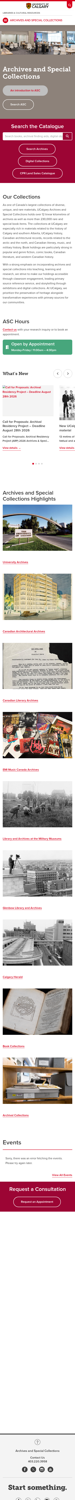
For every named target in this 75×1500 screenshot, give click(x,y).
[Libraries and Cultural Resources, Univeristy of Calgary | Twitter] (33, 1470)
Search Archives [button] (37, 149)
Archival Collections (16, 1115)
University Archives (15, 562)
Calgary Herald (13, 977)
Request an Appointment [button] (37, 1202)
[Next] (68, 373)
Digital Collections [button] (37, 161)
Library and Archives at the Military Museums (32, 839)
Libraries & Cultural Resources (21, 13)
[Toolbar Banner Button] (69, 4)
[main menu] (5, 20)
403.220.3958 (37, 1461)
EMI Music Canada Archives (21, 770)
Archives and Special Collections (36, 20)
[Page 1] (33, 463)
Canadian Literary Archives (20, 700)
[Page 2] (36, 463)
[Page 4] (42, 463)
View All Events (62, 1175)
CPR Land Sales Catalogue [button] (37, 173)
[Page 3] (39, 463)
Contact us (10, 329)
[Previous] (57, 373)
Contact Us (37, 1457)
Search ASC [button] (18, 104)
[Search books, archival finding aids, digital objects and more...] (67, 136)
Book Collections (14, 1046)
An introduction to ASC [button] (25, 90)
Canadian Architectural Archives (24, 631)
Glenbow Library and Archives (22, 908)
